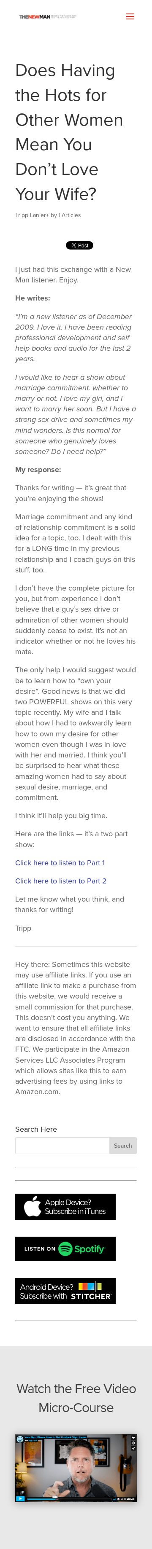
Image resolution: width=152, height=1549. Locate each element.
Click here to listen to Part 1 (60, 862)
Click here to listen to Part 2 (61, 881)
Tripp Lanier (30, 215)
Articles (71, 215)
